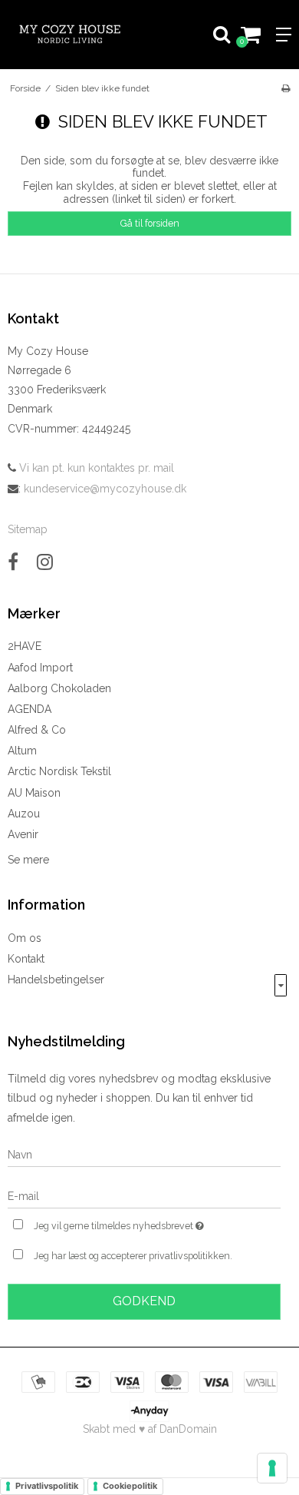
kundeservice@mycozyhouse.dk (105, 488)
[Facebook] (13, 562)
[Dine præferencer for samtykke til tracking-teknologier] (272, 1468)
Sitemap (28, 529)
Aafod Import (40, 667)
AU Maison (34, 793)
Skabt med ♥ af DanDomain (150, 1429)
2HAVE (24, 646)
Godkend (144, 1301)
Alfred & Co (37, 730)
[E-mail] (144, 1195)
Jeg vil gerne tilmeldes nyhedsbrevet (135, 1222)
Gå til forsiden (149, 223)
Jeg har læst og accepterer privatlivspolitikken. (133, 1255)
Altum (22, 750)
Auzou (24, 813)
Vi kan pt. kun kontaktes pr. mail (95, 468)
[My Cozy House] (75, 34)
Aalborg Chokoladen (59, 688)
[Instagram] (45, 562)
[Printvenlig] (285, 88)
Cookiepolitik (130, 1485)
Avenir (23, 834)
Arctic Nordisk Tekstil (59, 771)
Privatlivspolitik (46, 1485)
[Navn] (144, 1154)
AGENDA (29, 709)
